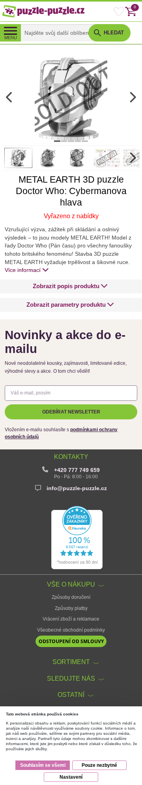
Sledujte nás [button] (71, 678)
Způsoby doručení (71, 597)
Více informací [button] (23, 270)
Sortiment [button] (71, 661)
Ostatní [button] (71, 694)
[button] (70, 286)
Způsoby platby (71, 608)
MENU (10, 37)
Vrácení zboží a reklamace (71, 619)
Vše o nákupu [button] (71, 584)
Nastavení (71, 777)
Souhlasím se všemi (42, 765)
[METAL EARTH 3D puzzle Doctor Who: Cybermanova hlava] (71, 97)
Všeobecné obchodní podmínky (71, 630)
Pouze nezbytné (99, 765)
